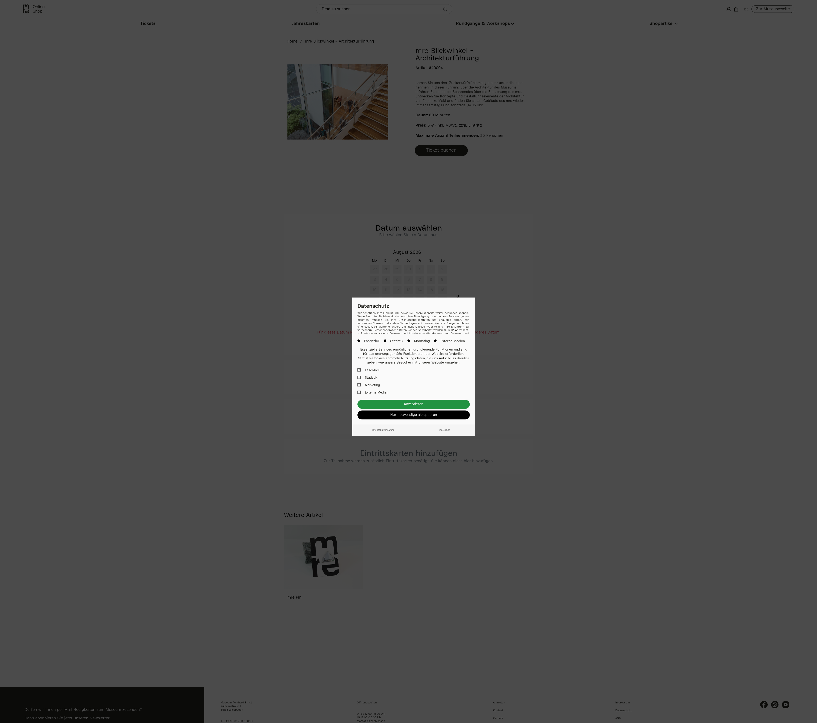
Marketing (422, 340)
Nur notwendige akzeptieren (413, 414)
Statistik (396, 340)
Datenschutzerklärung (383, 430)
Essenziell (372, 340)
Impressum (444, 430)
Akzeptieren (413, 404)
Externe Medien (452, 340)
